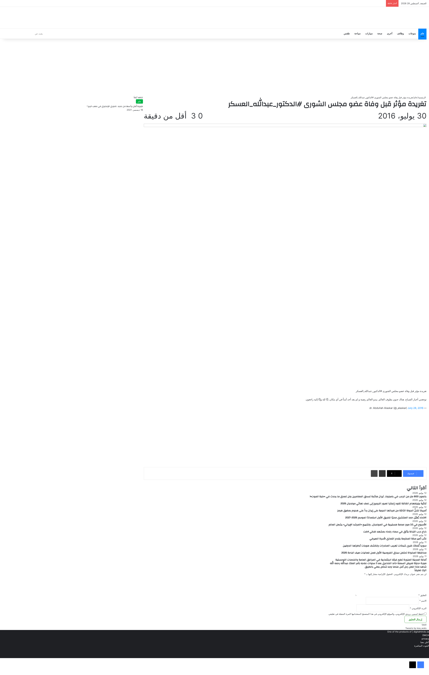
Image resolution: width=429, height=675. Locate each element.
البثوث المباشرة (421, 645)
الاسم (422, 600)
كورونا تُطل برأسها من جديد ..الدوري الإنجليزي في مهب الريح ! (115, 106)
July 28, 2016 (415, 408)
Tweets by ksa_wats (415, 628)
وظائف (400, 33)
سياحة (357, 33)
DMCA (425, 635)
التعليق (422, 595)
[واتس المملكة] (404, 18)
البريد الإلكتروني (418, 608)
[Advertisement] (214, 67)
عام (422, 33)
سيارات (369, 33)
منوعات (412, 33)
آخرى (389, 33)
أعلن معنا (424, 642)
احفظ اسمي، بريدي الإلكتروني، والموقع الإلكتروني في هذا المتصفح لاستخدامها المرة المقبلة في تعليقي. (376, 614)
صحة (379, 33)
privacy (425, 638)
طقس (347, 33)
